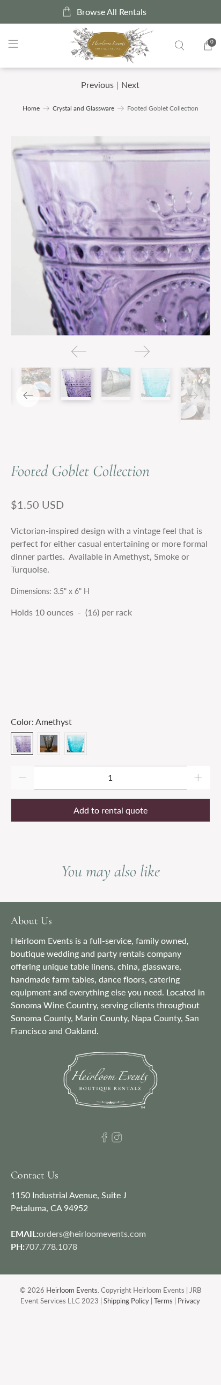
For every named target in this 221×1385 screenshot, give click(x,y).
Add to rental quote (110, 810)
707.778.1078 (51, 1246)
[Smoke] (49, 743)
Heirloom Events (72, 1290)
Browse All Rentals (111, 11)
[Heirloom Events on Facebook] (104, 1139)
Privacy (189, 1300)
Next (130, 84)
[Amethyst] (22, 743)
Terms (163, 1300)
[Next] (142, 351)
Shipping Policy (126, 1300)
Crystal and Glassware (83, 108)
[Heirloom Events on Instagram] (117, 1139)
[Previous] (79, 351)
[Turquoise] (75, 743)
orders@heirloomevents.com (92, 1233)
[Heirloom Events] (110, 45)
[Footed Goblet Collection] (110, 235)
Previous (97, 84)
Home (31, 108)
